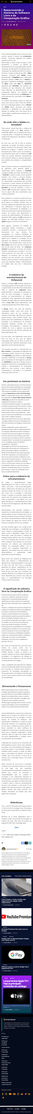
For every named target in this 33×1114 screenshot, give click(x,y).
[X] (6, 1094)
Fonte (16, 827)
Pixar (3, 837)
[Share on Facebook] (5, 24)
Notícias (12, 978)
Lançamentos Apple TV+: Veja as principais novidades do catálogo (16, 983)
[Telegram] (25, 1094)
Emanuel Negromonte (11, 21)
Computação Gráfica (25, 834)
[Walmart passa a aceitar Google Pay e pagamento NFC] (16, 954)
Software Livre (9, 837)
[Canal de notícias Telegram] (3, 1098)
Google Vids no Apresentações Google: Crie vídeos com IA (15, 939)
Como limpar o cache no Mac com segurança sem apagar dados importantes (14, 900)
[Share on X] (8, 24)
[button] (3, 2)
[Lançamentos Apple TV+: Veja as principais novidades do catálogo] (16, 996)
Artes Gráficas (15, 834)
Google (5, 936)
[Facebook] (26, 849)
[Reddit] (21, 1094)
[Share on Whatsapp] (11, 24)
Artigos (5, 927)
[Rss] (29, 1094)
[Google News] (14, 1094)
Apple (6, 978)
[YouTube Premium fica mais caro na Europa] (16, 917)
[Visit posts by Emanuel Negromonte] (4, 849)
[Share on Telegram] (13, 24)
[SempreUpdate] (17, 1)
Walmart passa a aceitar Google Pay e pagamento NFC (15, 967)
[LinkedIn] (30, 849)
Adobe (8, 834)
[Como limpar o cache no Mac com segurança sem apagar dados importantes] (16, 887)
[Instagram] (28, 849)
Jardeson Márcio (9, 1009)
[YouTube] (10, 1094)
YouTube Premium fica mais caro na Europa (15, 930)
